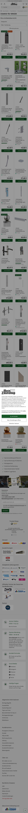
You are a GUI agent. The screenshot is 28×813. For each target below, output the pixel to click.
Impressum (16, 423)
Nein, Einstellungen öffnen (14, 420)
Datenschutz (11, 423)
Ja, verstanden (14, 416)
